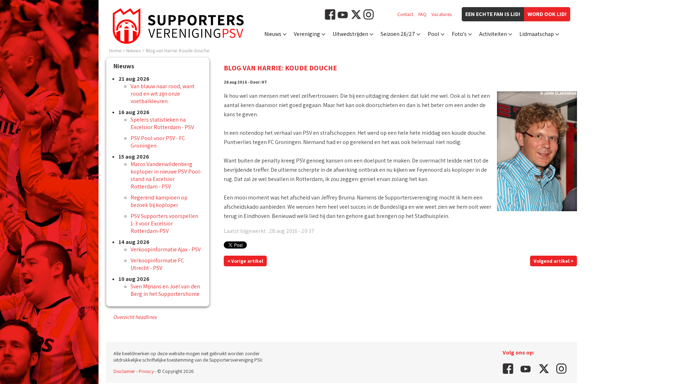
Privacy (146, 371)
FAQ (422, 14)
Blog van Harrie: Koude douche (177, 50)
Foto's (459, 34)
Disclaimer (124, 371)
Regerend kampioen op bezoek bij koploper (159, 201)
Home (115, 50)
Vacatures (441, 14)
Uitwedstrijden (350, 34)
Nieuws (272, 34)
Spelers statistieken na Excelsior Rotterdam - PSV (162, 123)
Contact (405, 14)
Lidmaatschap (536, 34)
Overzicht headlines (135, 317)
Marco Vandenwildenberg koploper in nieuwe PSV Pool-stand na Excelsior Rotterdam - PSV (166, 175)
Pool (433, 34)
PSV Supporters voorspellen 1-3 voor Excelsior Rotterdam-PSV (164, 223)
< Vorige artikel (245, 261)
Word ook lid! (547, 14)
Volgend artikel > (553, 261)
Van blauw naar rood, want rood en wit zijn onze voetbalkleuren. (163, 93)
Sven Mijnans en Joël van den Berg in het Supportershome (165, 290)
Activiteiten (493, 34)
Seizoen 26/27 (398, 34)
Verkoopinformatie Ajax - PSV (166, 249)
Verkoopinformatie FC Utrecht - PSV (157, 264)
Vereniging (307, 34)
